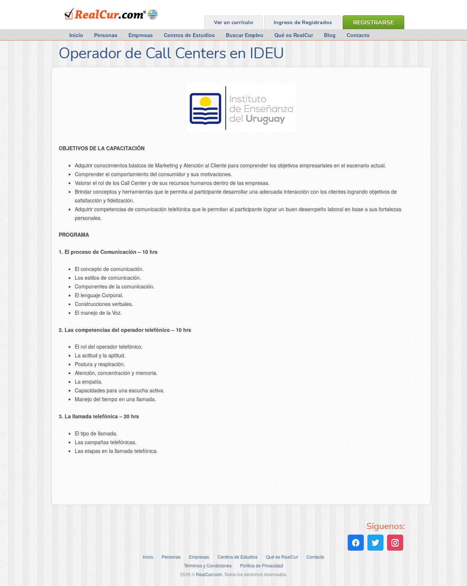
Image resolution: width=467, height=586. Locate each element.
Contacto (358, 35)
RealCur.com (94, 23)
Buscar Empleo (244, 35)
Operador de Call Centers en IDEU (171, 53)
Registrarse (373, 23)
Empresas (140, 35)
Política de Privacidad (261, 565)
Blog (330, 35)
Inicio (76, 35)
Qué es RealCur (293, 35)
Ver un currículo (233, 22)
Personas (105, 35)
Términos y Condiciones (208, 565)
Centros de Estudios (189, 35)
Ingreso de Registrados (303, 22)
